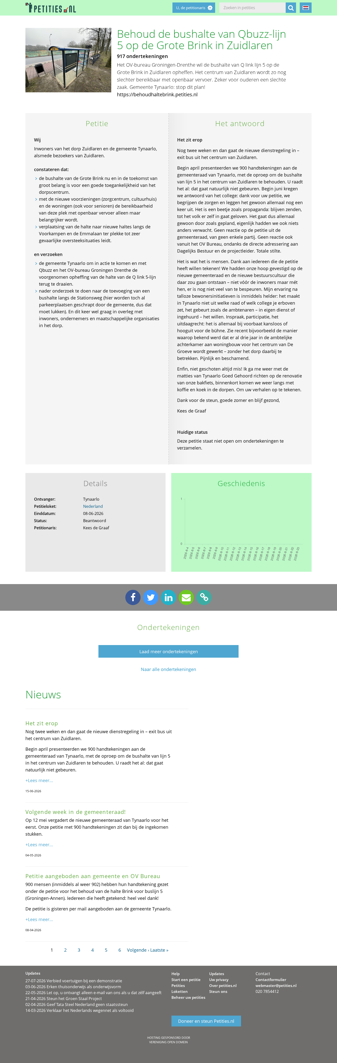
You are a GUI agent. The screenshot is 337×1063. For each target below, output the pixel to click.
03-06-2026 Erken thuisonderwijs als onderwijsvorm (73, 986)
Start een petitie (186, 979)
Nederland (93, 506)
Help (175, 973)
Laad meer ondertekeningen (168, 651)
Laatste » (159, 950)
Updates (216, 973)
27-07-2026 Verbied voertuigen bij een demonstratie (73, 981)
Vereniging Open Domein (168, 1042)
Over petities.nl (223, 985)
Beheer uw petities (188, 997)
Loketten (179, 991)
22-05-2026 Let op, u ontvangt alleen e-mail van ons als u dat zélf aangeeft (93, 992)
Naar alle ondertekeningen (168, 669)
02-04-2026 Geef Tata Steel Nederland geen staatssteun (76, 1004)
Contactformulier (271, 979)
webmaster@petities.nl (276, 985)
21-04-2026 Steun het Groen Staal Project (63, 998)
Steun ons (218, 991)
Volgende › (138, 950)
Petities (178, 985)
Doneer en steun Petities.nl (206, 1021)
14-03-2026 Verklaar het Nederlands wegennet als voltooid (79, 1010)
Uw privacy (218, 979)
